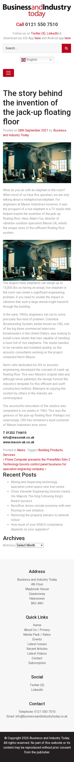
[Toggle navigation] (8, 73)
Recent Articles (37, 649)
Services (9, 455)
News (21, 450)
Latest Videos (37, 653)
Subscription (37, 663)
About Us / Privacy (37, 630)
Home (37, 625)
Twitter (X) (38, 33)
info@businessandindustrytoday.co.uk (41, 716)
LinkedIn (53, 33)
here (38, 38)
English (31, 59)
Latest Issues (37, 644)
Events (37, 639)
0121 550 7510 (44, 712)
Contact (37, 658)
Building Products (50, 450)
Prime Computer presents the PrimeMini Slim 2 (37, 459)
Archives (9, 545)
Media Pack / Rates (37, 634)
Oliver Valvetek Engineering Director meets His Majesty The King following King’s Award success (40, 496)
